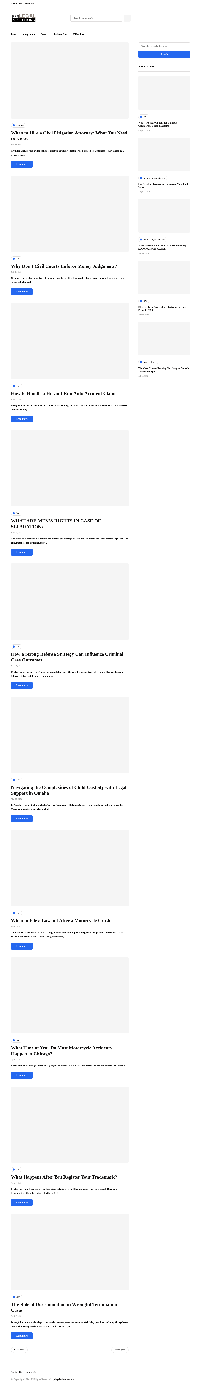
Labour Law (61, 34)
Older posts (19, 1350)
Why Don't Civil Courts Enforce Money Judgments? (64, 266)
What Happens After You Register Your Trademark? (64, 1177)
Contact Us (16, 3)
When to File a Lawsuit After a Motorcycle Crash (60, 920)
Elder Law (79, 34)
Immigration (28, 34)
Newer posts (120, 1350)
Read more (22, 164)
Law (13, 34)
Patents (44, 34)
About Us (29, 3)
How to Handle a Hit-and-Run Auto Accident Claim (63, 393)
